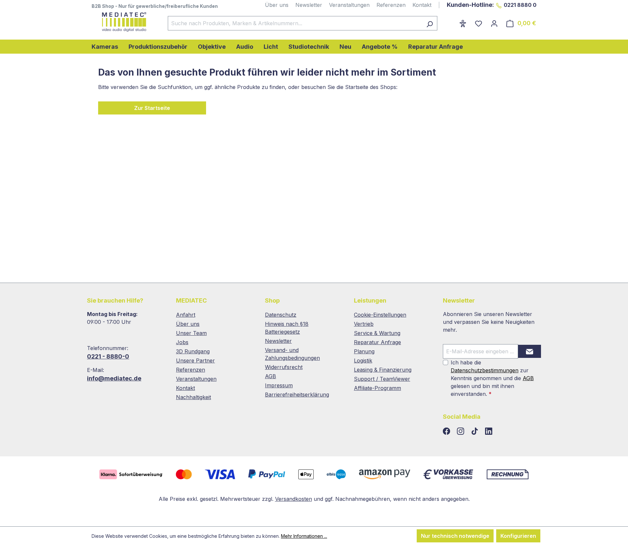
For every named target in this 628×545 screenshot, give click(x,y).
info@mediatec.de (114, 378)
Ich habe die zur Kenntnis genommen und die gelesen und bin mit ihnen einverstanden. (492, 378)
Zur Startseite (152, 108)
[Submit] (529, 351)
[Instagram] (461, 431)
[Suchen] (429, 23)
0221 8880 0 (520, 5)
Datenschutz (280, 314)
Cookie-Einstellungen (380, 314)
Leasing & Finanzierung (382, 369)
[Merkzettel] (478, 23)
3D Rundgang (193, 351)
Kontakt (421, 5)
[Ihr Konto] (494, 23)
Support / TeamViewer (382, 379)
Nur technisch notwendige (455, 536)
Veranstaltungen (349, 5)
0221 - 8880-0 (108, 356)
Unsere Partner (195, 360)
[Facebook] (447, 431)
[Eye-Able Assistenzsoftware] (463, 23)
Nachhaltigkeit (193, 397)
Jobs (182, 342)
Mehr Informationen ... (304, 536)
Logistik (363, 360)
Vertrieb (364, 324)
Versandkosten (293, 499)
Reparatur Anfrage (377, 342)
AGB (270, 376)
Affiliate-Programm (377, 388)
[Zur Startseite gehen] (123, 22)
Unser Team (191, 333)
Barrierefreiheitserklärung (297, 394)
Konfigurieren (518, 536)
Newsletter (308, 5)
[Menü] (450, 21)
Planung (364, 351)
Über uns (276, 5)
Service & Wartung (377, 333)
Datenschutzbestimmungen (484, 370)
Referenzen (391, 5)
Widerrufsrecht (284, 367)
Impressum (279, 385)
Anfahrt (185, 314)
